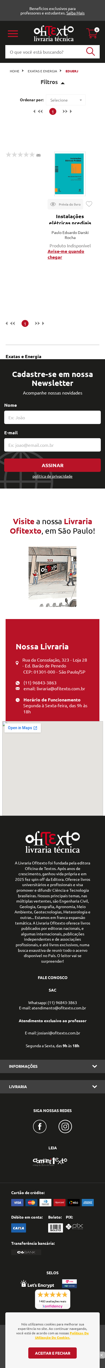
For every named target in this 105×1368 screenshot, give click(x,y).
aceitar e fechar (52, 1352)
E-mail (11, 432)
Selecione (59, 99)
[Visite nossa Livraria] (52, 851)
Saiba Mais (75, 12)
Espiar (65, 204)
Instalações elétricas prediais (70, 219)
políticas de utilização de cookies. (62, 1335)
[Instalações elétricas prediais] (70, 174)
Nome (10, 405)
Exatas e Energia (42, 71)
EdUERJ (72, 71)
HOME (14, 71)
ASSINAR (53, 465)
